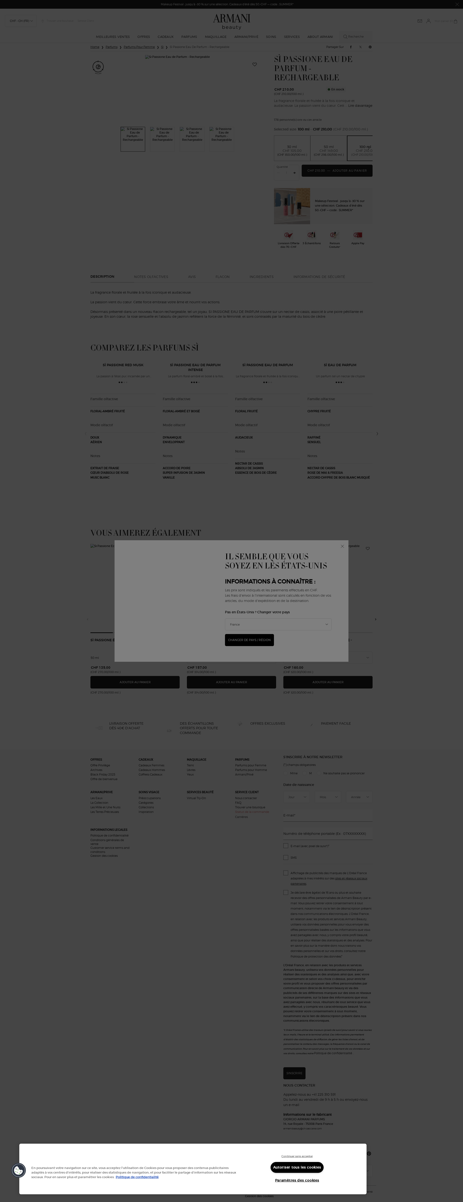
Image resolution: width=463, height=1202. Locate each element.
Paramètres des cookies (297, 1180)
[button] (18, 1170)
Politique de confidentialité (137, 1177)
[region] (193, 1169)
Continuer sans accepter (297, 1156)
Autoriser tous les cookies (297, 1167)
